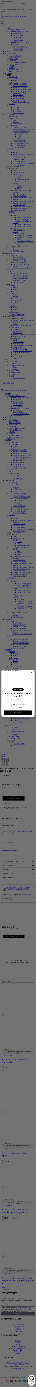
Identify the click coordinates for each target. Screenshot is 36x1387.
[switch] (31, 1384)
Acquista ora (18, 713)
